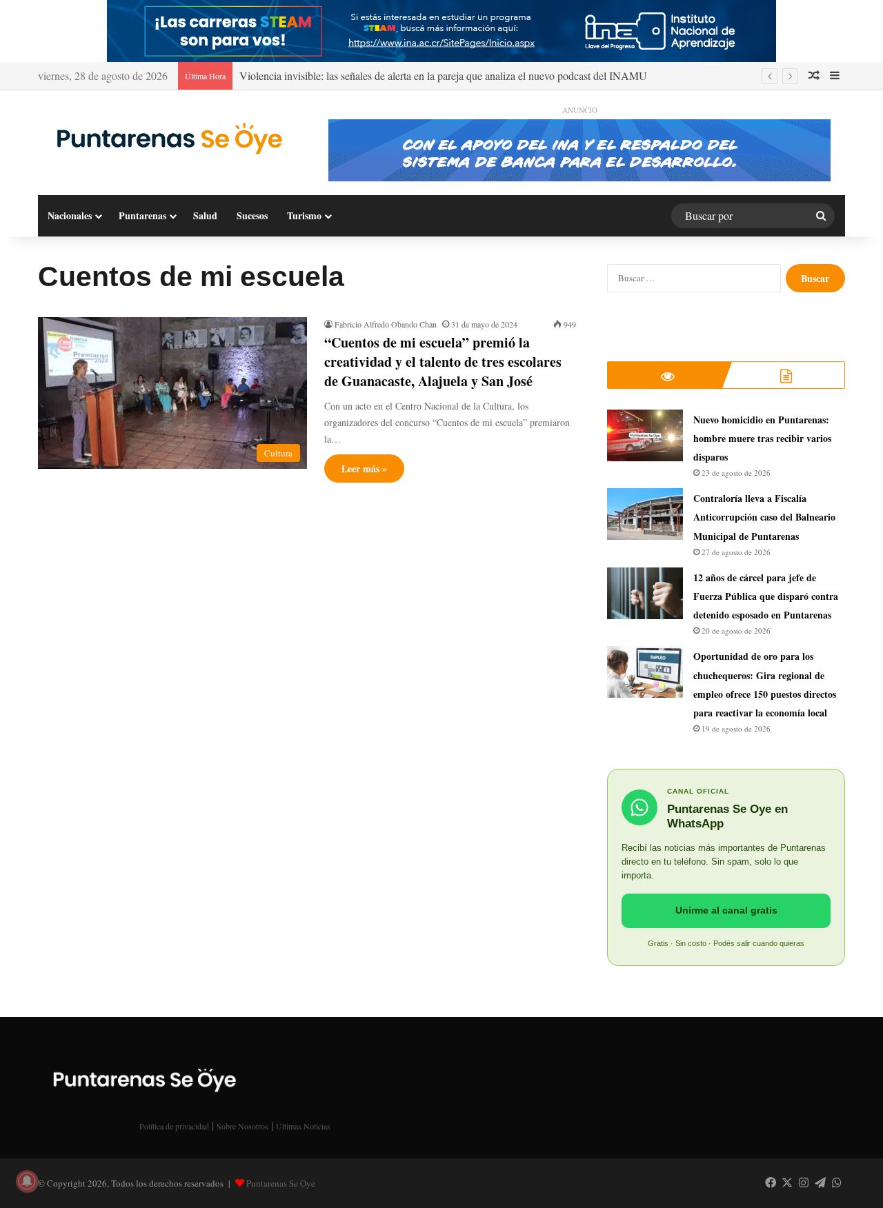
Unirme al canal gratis (726, 910)
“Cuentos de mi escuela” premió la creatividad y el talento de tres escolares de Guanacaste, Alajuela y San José (443, 361)
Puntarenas (142, 215)
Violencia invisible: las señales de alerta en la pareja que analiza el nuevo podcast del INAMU (443, 75)
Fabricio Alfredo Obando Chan (386, 324)
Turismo (304, 215)
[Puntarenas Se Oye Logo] (165, 137)
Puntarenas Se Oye (280, 1183)
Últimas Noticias (303, 1125)
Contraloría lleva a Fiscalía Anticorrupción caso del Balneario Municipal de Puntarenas (764, 517)
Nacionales (70, 215)
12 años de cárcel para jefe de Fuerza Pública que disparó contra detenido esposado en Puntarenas (765, 596)
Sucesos (252, 215)
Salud (205, 215)
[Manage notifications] (27, 1181)
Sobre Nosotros (242, 1125)
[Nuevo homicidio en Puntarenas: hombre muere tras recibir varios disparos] (645, 435)
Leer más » (364, 468)
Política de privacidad (174, 1125)
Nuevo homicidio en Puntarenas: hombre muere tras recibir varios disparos (762, 438)
